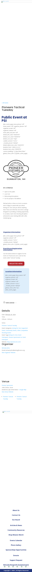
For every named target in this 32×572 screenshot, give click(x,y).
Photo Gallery (16, 545)
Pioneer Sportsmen (7, 385)
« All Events (5, 103)
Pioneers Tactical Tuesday (9, 325)
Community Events (11, 330)
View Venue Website (7, 392)
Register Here (16, 263)
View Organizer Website (8, 352)
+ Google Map (22, 389)
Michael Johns (6, 348)
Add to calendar (10, 303)
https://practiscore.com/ (14, 342)
